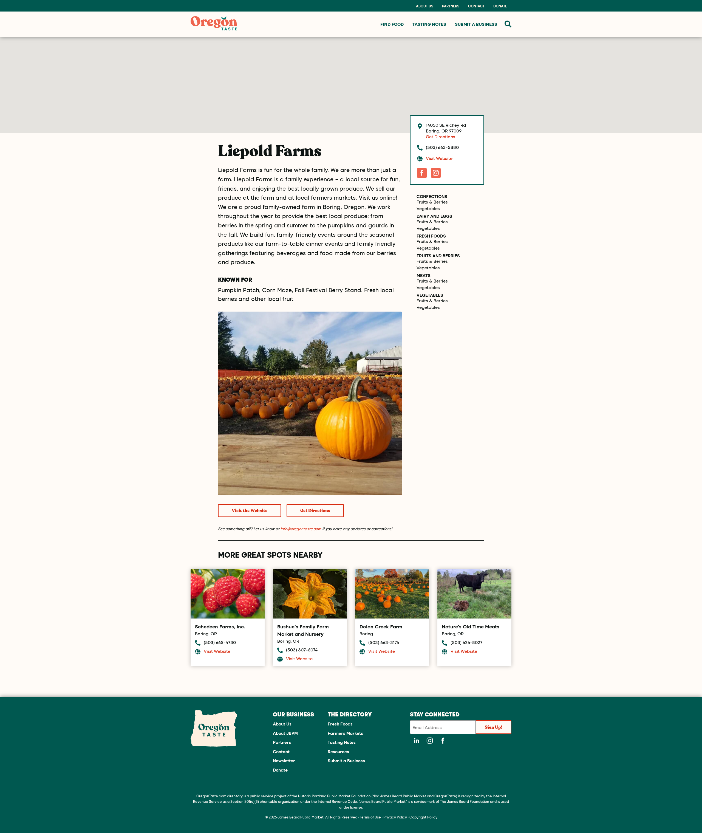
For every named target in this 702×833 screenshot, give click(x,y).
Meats (424, 275)
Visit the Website (249, 511)
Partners (450, 6)
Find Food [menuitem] (392, 24)
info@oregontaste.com (301, 528)
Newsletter (284, 760)
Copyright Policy (423, 817)
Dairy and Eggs (434, 216)
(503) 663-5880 (442, 147)
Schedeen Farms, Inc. (220, 626)
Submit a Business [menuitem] (476, 24)
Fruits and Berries (438, 255)
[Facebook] (422, 173)
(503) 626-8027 (466, 642)
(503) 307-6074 (302, 650)
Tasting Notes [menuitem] (429, 24)
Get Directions (315, 511)
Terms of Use (370, 817)
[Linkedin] (416, 740)
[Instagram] (436, 173)
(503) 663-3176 (383, 642)
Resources (338, 751)
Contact (476, 6)
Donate (500, 6)
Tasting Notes (342, 742)
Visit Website (439, 158)
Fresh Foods (431, 236)
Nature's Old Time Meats (470, 626)
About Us (424, 6)
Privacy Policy (395, 817)
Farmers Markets (345, 733)
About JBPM (285, 733)
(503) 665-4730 (220, 642)
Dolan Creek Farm (381, 626)
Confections (432, 196)
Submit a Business (346, 760)
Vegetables (428, 208)
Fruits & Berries (432, 202)
